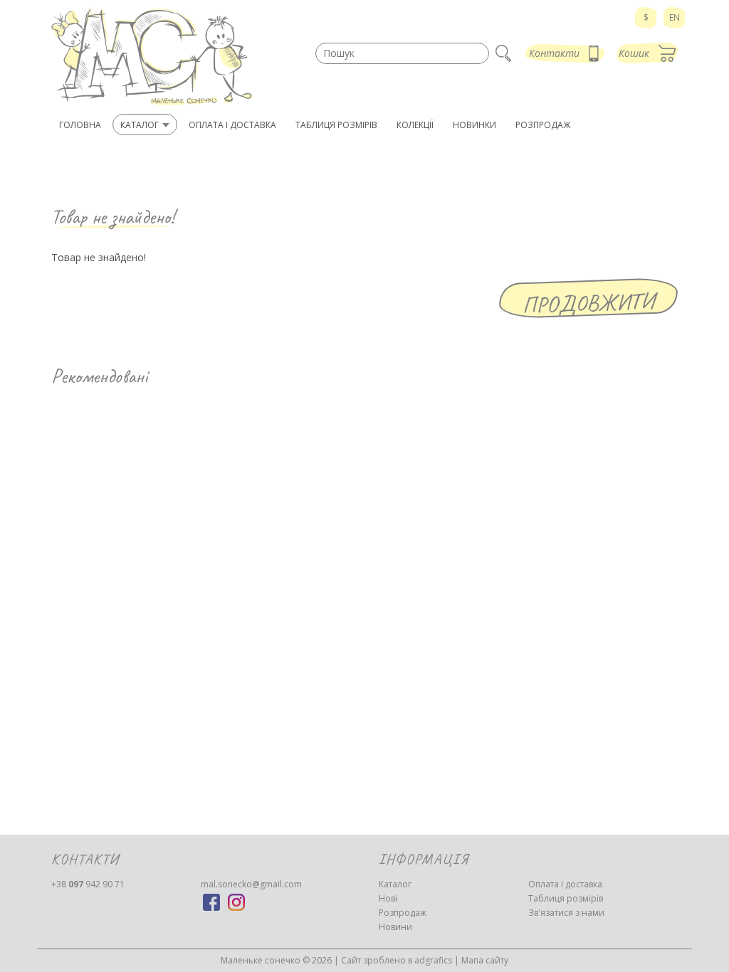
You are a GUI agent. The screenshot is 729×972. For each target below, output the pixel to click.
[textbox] (402, 53)
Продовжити (589, 302)
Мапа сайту (484, 960)
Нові (388, 898)
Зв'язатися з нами (566, 913)
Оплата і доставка (565, 884)
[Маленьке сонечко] (151, 57)
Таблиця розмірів (565, 898)
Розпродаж (402, 913)
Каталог (395, 884)
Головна (80, 125)
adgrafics (433, 960)
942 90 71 (88, 884)
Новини (395, 927)
